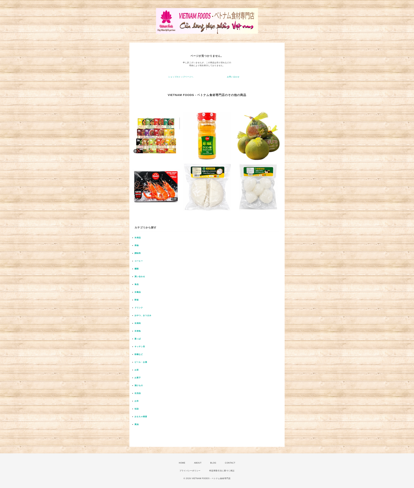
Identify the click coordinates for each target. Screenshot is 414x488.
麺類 (137, 269)
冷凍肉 (138, 323)
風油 (137, 424)
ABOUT (198, 463)
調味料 (138, 253)
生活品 (138, 393)
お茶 (137, 370)
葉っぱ (138, 339)
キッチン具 (140, 346)
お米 (137, 401)
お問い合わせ (233, 77)
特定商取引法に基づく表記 (221, 471)
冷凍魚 (138, 331)
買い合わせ (140, 276)
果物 (137, 245)
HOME (182, 463)
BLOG (213, 463)
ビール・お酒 (141, 362)
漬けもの (139, 385)
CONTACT (230, 463)
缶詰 (137, 409)
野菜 (137, 300)
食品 (137, 284)
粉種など (139, 354)
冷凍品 (138, 237)
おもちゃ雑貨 (141, 416)
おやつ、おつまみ (143, 315)
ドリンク (139, 307)
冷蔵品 (138, 292)
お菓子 (138, 377)
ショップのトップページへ (180, 77)
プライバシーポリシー (190, 471)
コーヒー (139, 261)
